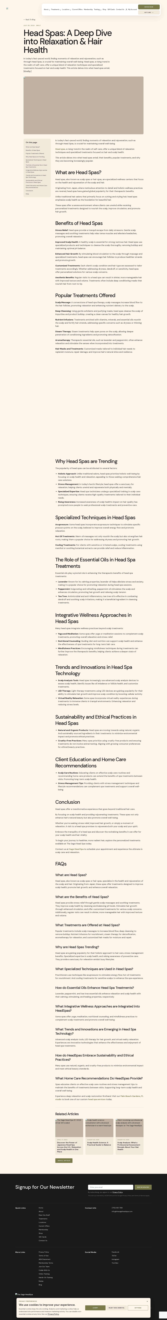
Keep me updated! (143, 1187)
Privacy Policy (118, 1192)
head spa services (97, 1099)
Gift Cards (111, 9)
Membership (88, 9)
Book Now (149, 7)
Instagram (115, 1259)
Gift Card (148, 12)
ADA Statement (44, 1259)
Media (41, 1281)
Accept (95, 1308)
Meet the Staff (44, 1215)
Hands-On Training (46, 1277)
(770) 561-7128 (117, 1208)
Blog (40, 1285)
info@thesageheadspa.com (122, 1211)
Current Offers (77, 9)
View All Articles (64, 1160)
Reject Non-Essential (117, 1308)
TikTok (114, 1256)
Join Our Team (44, 1267)
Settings (138, 1308)
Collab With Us (44, 1270)
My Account (132, 9)
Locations (65, 9)
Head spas (60, 149)
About (46, 9)
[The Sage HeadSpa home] (19, 9)
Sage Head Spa (76, 849)
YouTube (115, 1263)
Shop (104, 9)
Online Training (44, 1274)
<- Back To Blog (29, 20)
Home (41, 1208)
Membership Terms (46, 1263)
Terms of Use (44, 1256)
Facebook (115, 1252)
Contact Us (120, 9)
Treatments (55, 9)
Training (97, 9)
